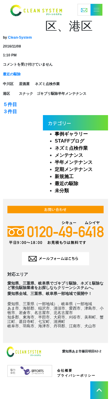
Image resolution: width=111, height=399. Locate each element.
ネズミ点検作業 (71, 148)
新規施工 (64, 176)
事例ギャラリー (71, 133)
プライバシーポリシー (76, 375)
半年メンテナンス (74, 162)
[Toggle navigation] (90, 9)
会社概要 (65, 370)
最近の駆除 (12, 74)
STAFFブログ (69, 140)
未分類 (62, 190)
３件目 (10, 111)
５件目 (10, 104)
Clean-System (20, 37)
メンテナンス (69, 155)
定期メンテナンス (74, 169)
